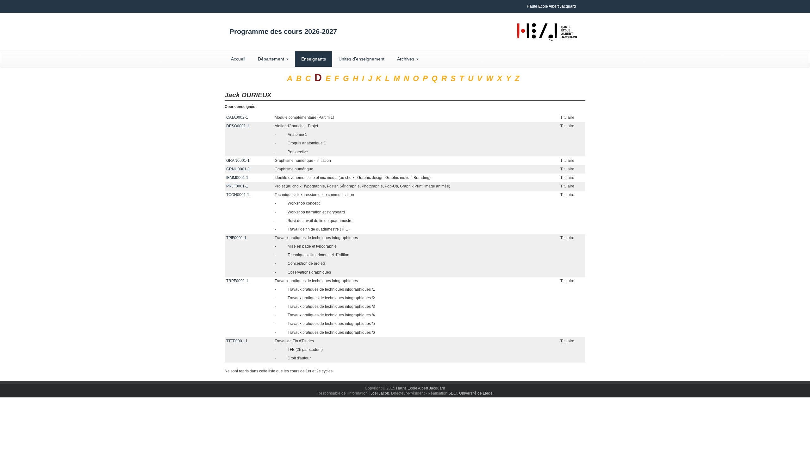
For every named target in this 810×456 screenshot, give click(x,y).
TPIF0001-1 (236, 238)
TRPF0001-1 (237, 281)
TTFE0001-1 (237, 341)
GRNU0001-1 (238, 169)
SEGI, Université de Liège (470, 393)
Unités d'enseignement (361, 58)
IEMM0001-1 (237, 177)
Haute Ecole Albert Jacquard (551, 6)
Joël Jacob (380, 393)
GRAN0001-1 (238, 160)
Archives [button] (406, 58)
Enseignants (313, 58)
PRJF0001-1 (237, 186)
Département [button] (271, 58)
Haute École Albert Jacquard (420, 388)
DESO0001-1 (237, 126)
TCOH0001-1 (237, 195)
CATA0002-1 (237, 117)
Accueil (238, 58)
